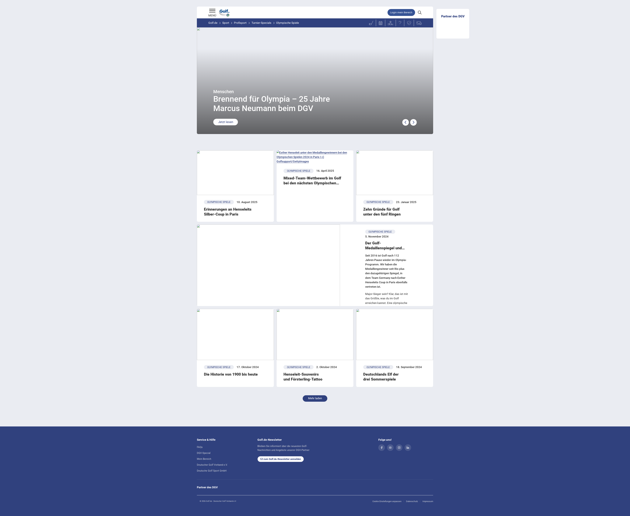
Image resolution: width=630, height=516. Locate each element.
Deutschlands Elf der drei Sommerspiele (381, 377)
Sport (225, 22)
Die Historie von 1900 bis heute (231, 374)
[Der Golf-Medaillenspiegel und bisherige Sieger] (268, 274)
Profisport (240, 22)
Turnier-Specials (261, 22)
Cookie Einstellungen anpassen (386, 501)
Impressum (427, 501)
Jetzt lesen (225, 122)
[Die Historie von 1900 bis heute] (235, 334)
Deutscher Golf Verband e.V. (212, 464)
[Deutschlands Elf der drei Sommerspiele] (394, 334)
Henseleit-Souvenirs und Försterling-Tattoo (303, 377)
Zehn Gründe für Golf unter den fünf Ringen (382, 212)
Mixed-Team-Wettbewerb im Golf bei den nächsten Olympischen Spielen (312, 181)
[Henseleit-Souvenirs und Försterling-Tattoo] (315, 334)
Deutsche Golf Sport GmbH (212, 470)
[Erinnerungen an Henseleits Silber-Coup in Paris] (235, 172)
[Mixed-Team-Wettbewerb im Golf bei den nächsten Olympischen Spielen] (315, 157)
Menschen (223, 91)
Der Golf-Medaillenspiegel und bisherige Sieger (383, 246)
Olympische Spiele (287, 22)
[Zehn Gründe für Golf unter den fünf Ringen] (394, 172)
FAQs (200, 447)
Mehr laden (315, 398)
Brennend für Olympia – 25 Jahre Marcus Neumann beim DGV (271, 103)
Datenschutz (412, 501)
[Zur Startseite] (212, 11)
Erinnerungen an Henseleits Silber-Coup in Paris (228, 212)
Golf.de (212, 22)
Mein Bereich (204, 458)
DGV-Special (203, 453)
